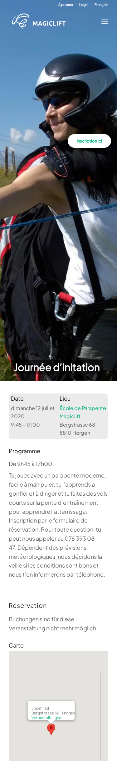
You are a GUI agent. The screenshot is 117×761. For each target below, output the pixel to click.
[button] (51, 729)
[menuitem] (65, 4)
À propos (65, 5)
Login (83, 5)
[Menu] (103, 21)
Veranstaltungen (46, 717)
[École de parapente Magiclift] (54, 21)
